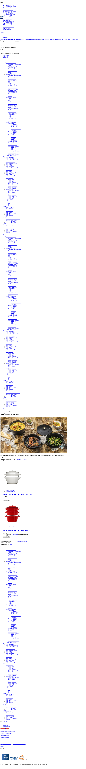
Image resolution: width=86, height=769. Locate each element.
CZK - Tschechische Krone (8, 27)
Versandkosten (15, 497)
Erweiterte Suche (6, 726)
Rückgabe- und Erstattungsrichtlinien (8, 731)
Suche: (2, 41)
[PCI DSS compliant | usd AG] (22, 760)
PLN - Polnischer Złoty (7, 18)
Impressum (3, 739)
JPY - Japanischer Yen (7, 12)
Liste (11, 462)
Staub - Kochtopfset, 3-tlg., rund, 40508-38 (16, 530)
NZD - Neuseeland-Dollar (8, 15)
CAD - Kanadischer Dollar (8, 13)
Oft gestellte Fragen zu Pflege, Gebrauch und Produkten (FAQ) (13, 744)
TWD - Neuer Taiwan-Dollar (9, 14)
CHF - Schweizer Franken (8, 22)
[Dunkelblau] (12, 489)
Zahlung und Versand (5, 735)
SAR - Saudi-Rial (6, 20)
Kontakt (2, 746)
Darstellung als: (4, 462)
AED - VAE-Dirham (7, 29)
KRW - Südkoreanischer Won (9, 25)
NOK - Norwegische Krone (8, 16)
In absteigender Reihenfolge (21, 459)
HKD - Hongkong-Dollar (8, 10)
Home (4, 408)
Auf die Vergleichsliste (10, 491)
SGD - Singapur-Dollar (7, 23)
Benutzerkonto (6, 55)
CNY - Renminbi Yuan (7, 19)
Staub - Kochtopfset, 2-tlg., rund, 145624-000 (17, 494)
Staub (4, 410)
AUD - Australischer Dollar (8, 5)
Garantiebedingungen (5, 741)
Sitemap (4, 723)
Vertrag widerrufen (5, 728)
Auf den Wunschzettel (10, 490)
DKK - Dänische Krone (8, 7)
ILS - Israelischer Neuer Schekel (9, 11)
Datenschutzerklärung (5, 737)
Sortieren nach (3, 459)
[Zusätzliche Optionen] (5, 721)
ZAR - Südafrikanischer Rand (9, 24)
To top (2, 767)
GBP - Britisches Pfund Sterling (9, 6)
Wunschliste (5, 56)
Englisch (2, 32)
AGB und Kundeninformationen (7, 733)
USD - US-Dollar (6, 28)
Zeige (2, 460)
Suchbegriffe (5, 725)
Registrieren (5, 57)
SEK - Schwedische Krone (8, 21)
